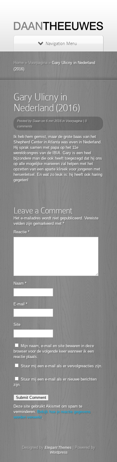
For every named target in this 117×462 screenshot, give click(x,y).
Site (17, 324)
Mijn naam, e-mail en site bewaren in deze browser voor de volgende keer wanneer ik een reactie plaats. (54, 351)
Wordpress (59, 452)
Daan (36, 121)
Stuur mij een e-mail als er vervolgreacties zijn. (61, 366)
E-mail (20, 304)
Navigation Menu (61, 43)
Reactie (21, 232)
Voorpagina (37, 62)
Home (19, 62)
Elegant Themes (58, 447)
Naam (20, 283)
